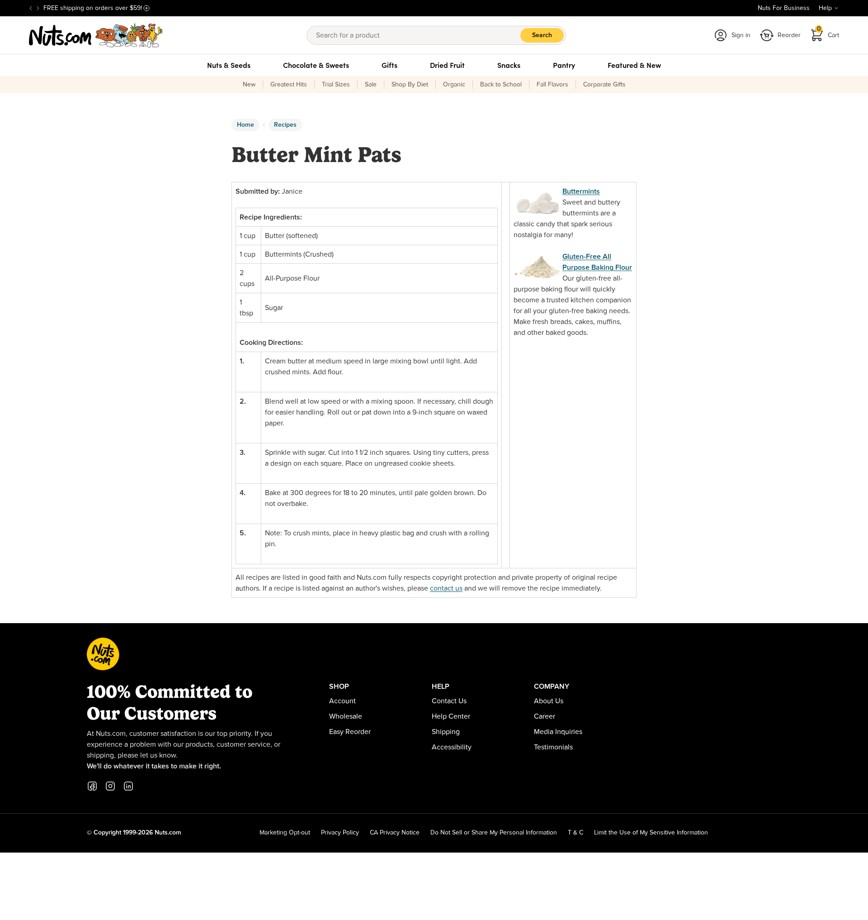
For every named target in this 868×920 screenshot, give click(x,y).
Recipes (285, 125)
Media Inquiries (558, 731)
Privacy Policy (340, 832)
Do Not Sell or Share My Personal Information (493, 832)
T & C (575, 832)
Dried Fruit (447, 65)
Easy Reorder (350, 731)
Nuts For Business (784, 8)
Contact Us (449, 701)
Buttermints (581, 191)
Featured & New (634, 65)
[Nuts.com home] (96, 35)
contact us (446, 588)
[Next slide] (38, 8)
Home (245, 125)
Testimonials (553, 747)
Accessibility (452, 747)
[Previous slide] (30, 8)
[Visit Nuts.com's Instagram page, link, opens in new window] (110, 786)
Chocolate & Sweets (316, 65)
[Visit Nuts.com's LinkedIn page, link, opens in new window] (128, 786)
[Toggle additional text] (146, 8)
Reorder (789, 35)
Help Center (451, 716)
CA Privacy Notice (395, 832)
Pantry (564, 65)
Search (542, 35)
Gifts (389, 65)
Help (825, 8)
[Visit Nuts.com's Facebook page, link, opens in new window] (92, 786)
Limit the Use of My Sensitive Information (651, 832)
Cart (828, 32)
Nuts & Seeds (228, 65)
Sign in (740, 35)
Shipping (446, 731)
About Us (548, 701)
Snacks (508, 65)
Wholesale (345, 716)
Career (544, 716)
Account (342, 701)
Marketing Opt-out (284, 832)
